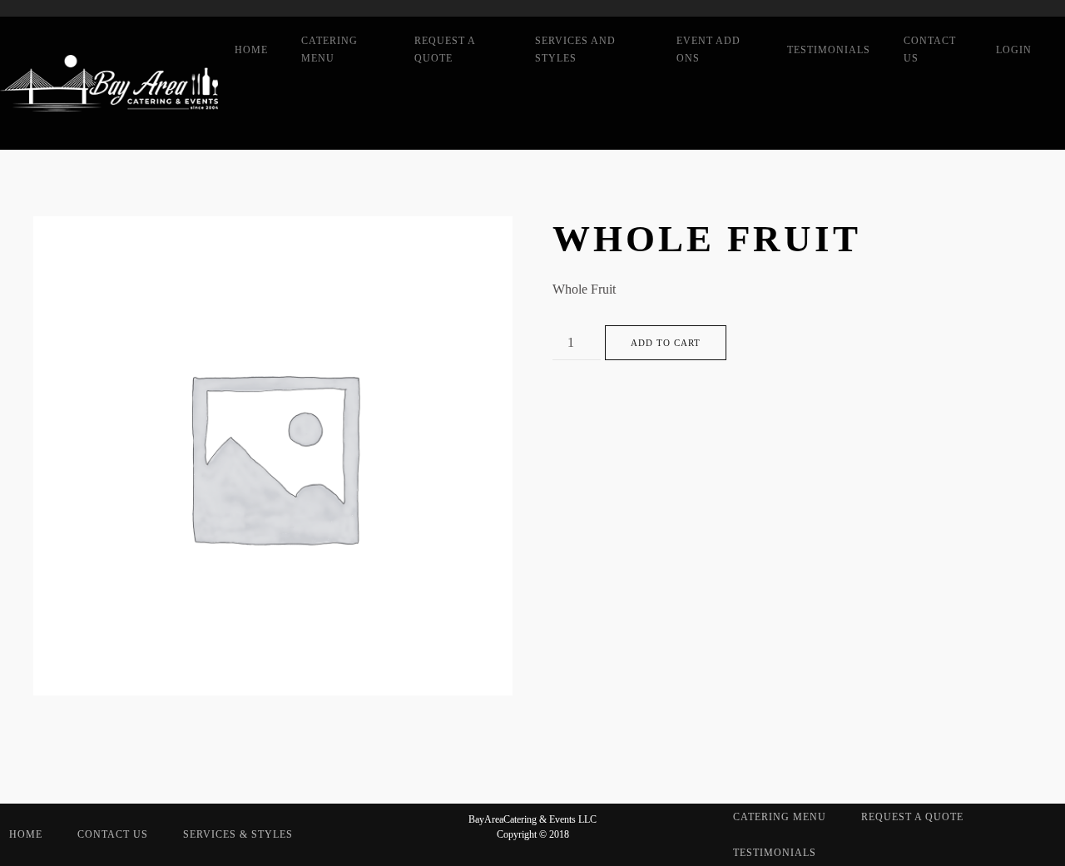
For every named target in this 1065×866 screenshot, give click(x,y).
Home (251, 50)
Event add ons (708, 49)
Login (1014, 50)
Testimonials (828, 50)
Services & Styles (238, 834)
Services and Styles (575, 49)
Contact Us (930, 49)
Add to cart (666, 343)
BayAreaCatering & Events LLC (532, 819)
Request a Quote (444, 49)
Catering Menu (329, 49)
